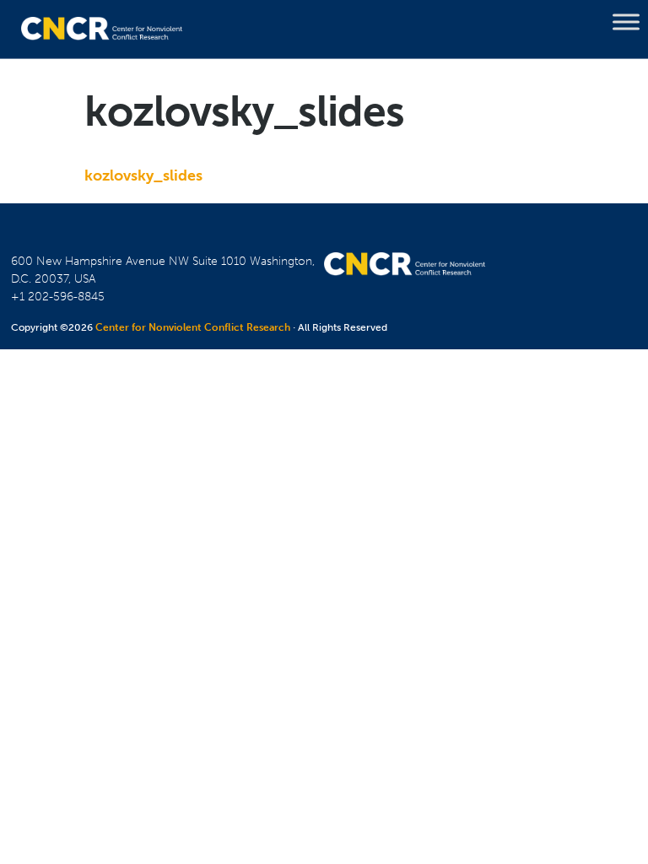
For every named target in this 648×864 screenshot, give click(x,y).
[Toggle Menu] (626, 22)
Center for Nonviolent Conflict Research (192, 327)
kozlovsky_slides (143, 175)
